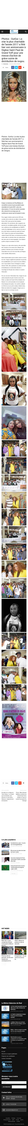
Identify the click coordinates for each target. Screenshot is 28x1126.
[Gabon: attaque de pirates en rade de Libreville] (21, 935)
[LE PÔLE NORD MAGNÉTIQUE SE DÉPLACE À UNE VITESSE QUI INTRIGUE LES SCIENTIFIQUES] (5, 1008)
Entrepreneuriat (7, 1119)
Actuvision (5, 63)
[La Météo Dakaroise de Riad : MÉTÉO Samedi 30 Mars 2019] (5, 1024)
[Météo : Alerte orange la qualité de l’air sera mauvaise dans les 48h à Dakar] (5, 1031)
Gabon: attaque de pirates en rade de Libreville (19, 942)
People (7, 35)
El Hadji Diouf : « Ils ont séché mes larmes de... (20, 957)
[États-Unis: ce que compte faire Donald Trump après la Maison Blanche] (7, 935)
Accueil (3, 35)
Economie (19, 1118)
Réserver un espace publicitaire (9, 1054)
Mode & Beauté (11, 1121)
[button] (26, 32)
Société (18, 1121)
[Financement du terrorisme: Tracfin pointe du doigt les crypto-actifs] (5, 867)
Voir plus (13, 873)
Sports (16, 953)
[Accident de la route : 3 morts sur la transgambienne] (5, 845)
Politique (13, 1118)
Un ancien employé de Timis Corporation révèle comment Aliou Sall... (18, 859)
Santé (13, 1119)
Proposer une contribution (8, 1056)
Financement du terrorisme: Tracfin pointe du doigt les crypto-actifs (18, 867)
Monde (16, 938)
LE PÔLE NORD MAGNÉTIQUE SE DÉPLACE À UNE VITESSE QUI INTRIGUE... (18, 1008)
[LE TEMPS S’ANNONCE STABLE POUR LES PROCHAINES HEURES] (5, 1016)
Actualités (8, 1118)
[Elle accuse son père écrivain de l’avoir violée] (5, 852)
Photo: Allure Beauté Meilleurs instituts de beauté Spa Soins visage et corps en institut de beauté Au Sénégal (21, 796)
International (4, 938)
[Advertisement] (14, 15)
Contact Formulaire (6, 1058)
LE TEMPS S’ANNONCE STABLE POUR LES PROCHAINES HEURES (18, 1016)
